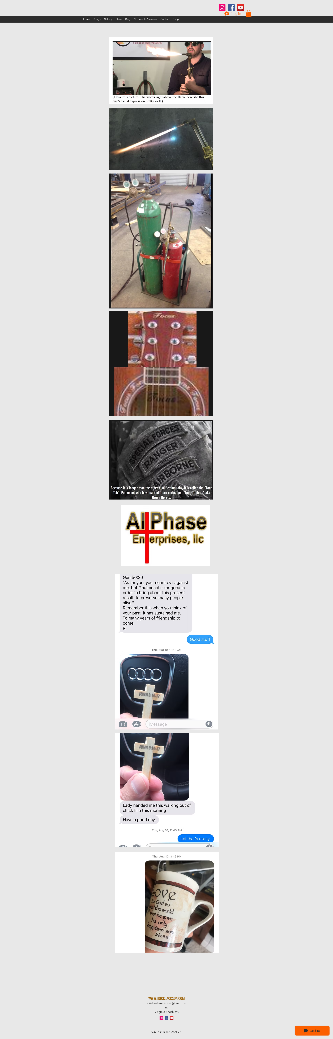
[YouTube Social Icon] (240, 7)
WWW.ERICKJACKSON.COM (166, 998)
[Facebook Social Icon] (231, 7)
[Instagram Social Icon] (222, 7)
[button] (249, 13)
